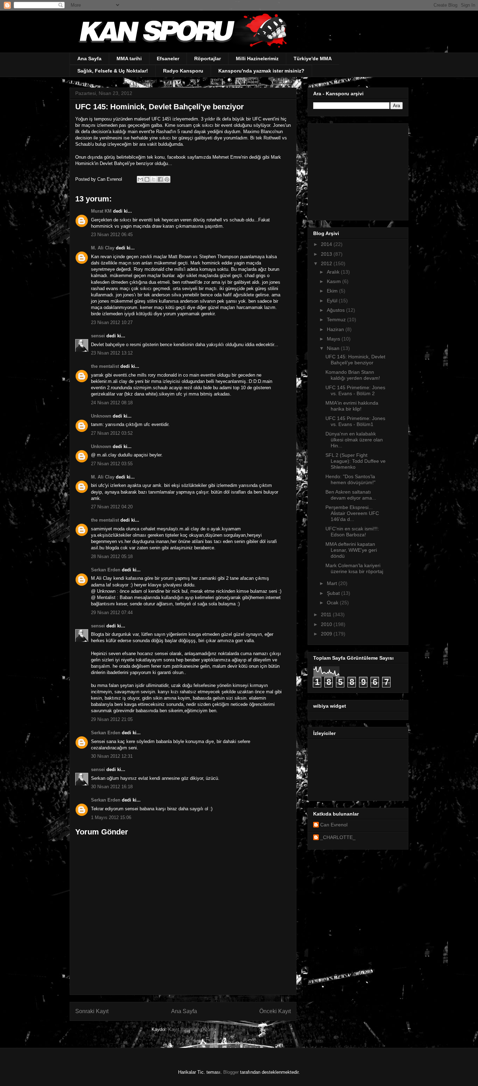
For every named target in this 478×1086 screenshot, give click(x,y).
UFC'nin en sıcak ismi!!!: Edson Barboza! (352, 531)
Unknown (101, 416)
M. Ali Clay (102, 247)
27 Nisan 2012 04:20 (112, 506)
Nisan (334, 348)
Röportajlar (207, 58)
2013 (327, 254)
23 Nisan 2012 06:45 (112, 234)
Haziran (336, 329)
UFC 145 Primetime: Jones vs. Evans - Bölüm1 (355, 421)
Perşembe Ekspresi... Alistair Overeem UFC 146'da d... (352, 513)
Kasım (334, 281)
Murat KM (101, 211)
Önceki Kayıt (275, 1011)
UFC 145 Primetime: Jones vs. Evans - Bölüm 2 (355, 390)
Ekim (333, 291)
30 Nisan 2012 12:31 (112, 756)
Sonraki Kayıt (91, 1011)
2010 (327, 624)
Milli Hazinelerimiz (257, 58)
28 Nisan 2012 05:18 (112, 556)
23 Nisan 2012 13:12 (112, 353)
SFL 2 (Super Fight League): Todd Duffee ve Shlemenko (355, 461)
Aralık (334, 272)
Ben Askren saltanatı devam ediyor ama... (350, 495)
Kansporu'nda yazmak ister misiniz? (261, 71)
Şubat (334, 593)
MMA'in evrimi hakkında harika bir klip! (351, 406)
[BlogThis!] (146, 179)
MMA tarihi (129, 58)
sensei (98, 335)
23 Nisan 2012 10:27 (112, 322)
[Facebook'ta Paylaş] (160, 179)
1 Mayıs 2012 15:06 (111, 817)
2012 (327, 263)
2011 (327, 614)
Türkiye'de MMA (313, 58)
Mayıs (334, 339)
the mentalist (105, 366)
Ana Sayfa (89, 58)
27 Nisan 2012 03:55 (112, 463)
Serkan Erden (105, 569)
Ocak (333, 602)
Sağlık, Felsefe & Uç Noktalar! (112, 71)
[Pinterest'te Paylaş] (166, 179)
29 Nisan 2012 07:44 (112, 612)
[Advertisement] (357, 170)
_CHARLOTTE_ (338, 837)
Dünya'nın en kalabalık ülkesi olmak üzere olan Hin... (354, 439)
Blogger (231, 1072)
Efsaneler (168, 58)
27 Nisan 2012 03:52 (112, 433)
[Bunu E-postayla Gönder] (140, 179)
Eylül (333, 300)
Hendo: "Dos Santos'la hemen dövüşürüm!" (350, 479)
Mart (332, 583)
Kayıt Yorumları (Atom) (191, 1029)
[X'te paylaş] (153, 179)
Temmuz (337, 319)
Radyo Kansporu (183, 71)
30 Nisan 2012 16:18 (112, 786)
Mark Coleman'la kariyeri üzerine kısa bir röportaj (354, 568)
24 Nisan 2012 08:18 (112, 402)
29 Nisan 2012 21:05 (112, 719)
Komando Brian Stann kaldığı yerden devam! (352, 375)
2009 (327, 634)
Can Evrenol (333, 824)
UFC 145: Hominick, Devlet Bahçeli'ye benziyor (355, 359)
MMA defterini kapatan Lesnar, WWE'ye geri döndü (351, 550)
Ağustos (336, 310)
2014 (327, 244)
